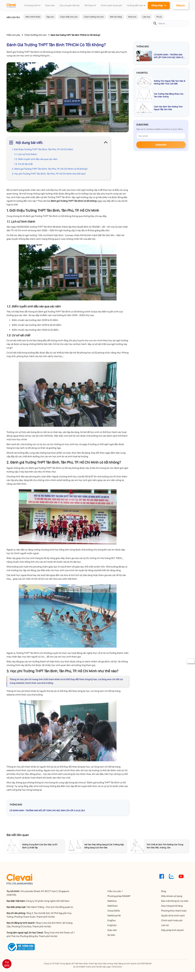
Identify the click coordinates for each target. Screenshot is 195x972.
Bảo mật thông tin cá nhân (174, 900)
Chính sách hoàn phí (172, 920)
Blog (163, 891)
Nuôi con (132, 17)
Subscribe (161, 144)
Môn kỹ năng (116, 17)
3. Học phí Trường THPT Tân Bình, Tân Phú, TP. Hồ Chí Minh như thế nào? (49, 173)
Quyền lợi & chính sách (173, 915)
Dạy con (50, 17)
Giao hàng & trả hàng (172, 905)
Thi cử (159, 17)
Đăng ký (180, 5)
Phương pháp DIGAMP (118, 896)
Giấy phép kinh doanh (172, 930)
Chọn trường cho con (94, 17)
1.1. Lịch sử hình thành (25, 154)
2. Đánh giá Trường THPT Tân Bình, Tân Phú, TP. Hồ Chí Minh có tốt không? (50, 168)
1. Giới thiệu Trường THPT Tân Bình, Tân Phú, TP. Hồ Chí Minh (42, 149)
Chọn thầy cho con (69, 17)
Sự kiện (111, 935)
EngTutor (112, 925)
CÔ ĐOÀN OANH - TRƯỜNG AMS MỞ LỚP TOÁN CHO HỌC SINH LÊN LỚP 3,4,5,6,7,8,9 (47, 810)
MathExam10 (114, 915)
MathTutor (112, 905)
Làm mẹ (146, 17)
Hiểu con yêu (13, 34)
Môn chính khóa (32, 17)
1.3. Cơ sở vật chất (23, 164)
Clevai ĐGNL (113, 910)
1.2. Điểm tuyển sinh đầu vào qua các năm (36, 159)
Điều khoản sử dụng (171, 896)
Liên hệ (165, 925)
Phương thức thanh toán (174, 910)
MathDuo (112, 900)
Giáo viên (112, 930)
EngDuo (111, 920)
